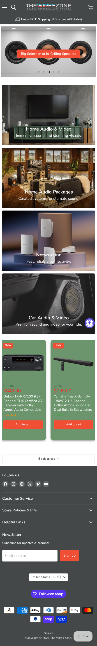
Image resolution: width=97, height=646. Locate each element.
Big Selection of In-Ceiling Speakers (48, 54)
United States (46, 577)
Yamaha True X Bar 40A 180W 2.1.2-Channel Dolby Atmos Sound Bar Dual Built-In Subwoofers (73, 403)
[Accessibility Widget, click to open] (90, 323)
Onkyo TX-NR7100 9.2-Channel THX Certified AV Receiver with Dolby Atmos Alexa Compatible (23, 403)
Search (48, 633)
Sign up (69, 555)
